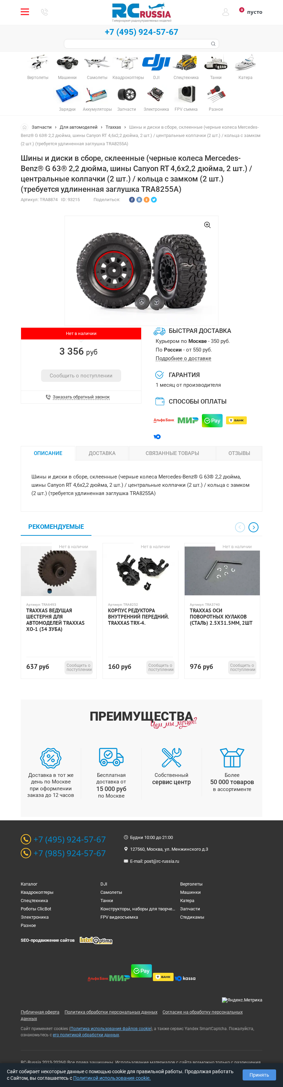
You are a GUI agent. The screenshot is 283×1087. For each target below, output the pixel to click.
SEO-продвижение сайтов (48, 940)
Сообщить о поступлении (81, 376)
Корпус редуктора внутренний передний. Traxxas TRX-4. (138, 616)
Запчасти (42, 127)
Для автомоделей (79, 127)
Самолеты (111, 892)
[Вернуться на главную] (26, 127)
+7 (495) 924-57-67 (141, 32)
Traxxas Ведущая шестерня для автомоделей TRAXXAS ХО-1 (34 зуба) (55, 619)
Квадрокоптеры (37, 892)
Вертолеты (191, 884)
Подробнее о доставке (183, 358)
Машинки (190, 892)
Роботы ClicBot (36, 908)
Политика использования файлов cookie (110, 1028)
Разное (28, 925)
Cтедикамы (192, 917)
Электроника (35, 917)
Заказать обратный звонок (81, 397)
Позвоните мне (44, 12)
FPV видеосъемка (119, 917)
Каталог (29, 884)
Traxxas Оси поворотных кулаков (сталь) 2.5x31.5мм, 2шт (221, 616)
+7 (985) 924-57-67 (69, 853)
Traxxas (113, 127)
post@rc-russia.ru (161, 861)
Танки (106, 900)
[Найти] (212, 44)
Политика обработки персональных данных (111, 1012)
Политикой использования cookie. (112, 1078)
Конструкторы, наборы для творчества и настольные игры (162, 908)
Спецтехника (34, 900)
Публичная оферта (40, 1012)
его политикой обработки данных (86, 1034)
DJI (103, 884)
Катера (187, 900)
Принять (259, 1075)
